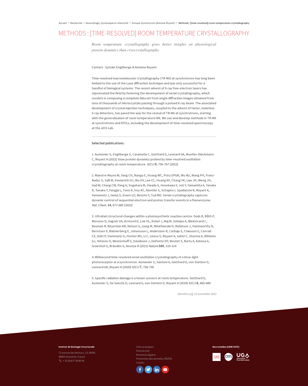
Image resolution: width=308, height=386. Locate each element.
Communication (155, 8)
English (287, 8)
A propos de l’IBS (86, 8)
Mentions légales (146, 354)
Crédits (140, 362)
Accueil (63, 23)
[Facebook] (140, 369)
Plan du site (143, 350)
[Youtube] (165, 369)
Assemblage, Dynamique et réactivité (107, 23)
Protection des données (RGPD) (154, 358)
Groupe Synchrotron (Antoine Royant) (153, 23)
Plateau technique (129, 8)
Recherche (107, 8)
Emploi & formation (180, 8)
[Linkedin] (156, 369)
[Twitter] (148, 369)
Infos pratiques (145, 346)
